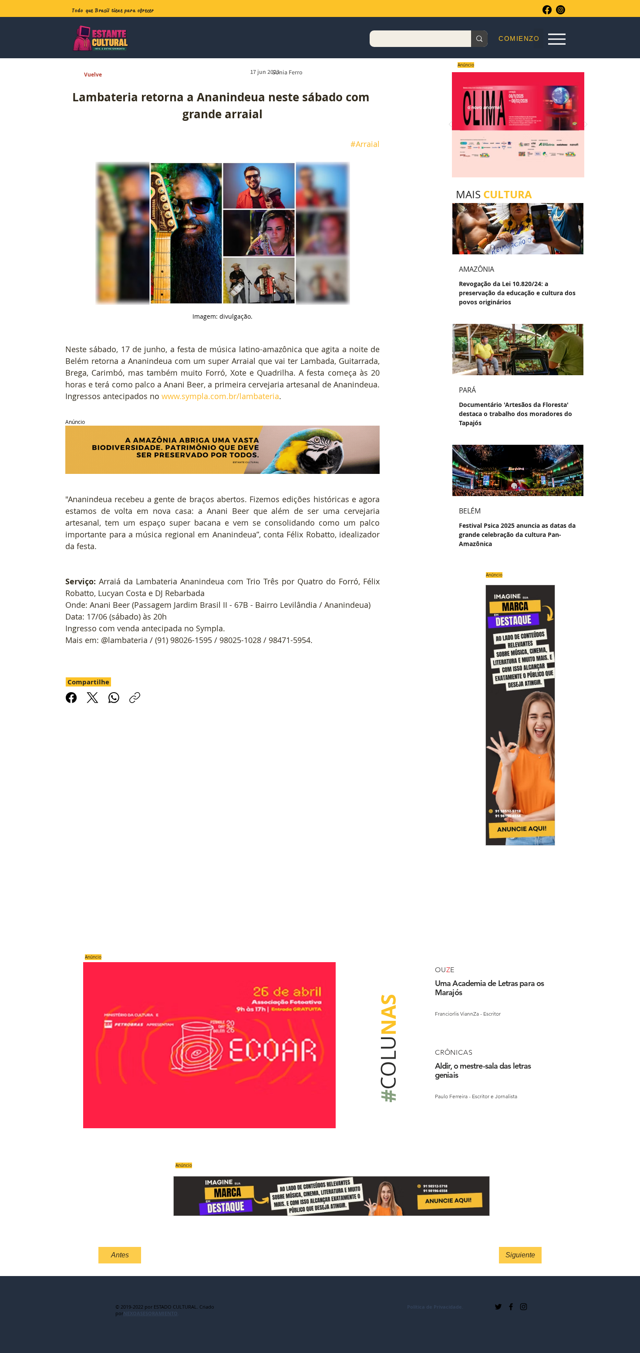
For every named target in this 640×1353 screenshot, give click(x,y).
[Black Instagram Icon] (523, 1306)
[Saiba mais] (515, 124)
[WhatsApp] (113, 697)
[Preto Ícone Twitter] (498, 1306)
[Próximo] (585, 125)
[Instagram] (560, 9)
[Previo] (450, 125)
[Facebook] (547, 9)
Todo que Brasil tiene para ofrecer (113, 10)
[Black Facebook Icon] (510, 1306)
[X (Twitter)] (92, 697)
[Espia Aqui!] (556, 39)
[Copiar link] (134, 697)
